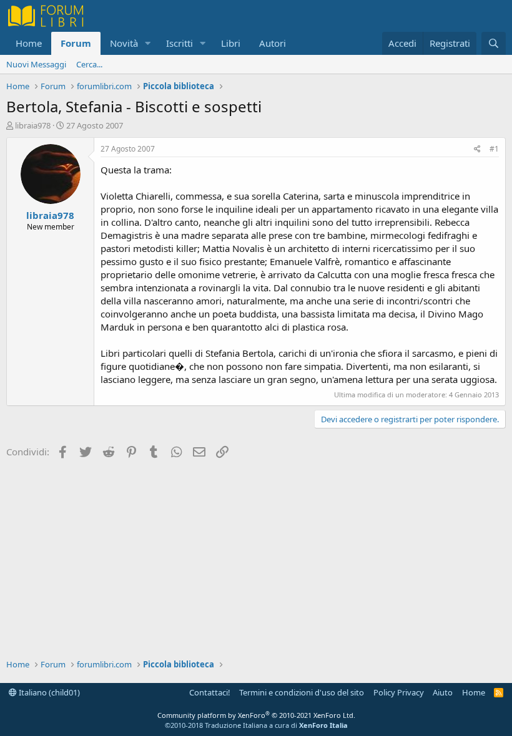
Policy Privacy (398, 692)
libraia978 (33, 125)
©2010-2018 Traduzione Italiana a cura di (256, 725)
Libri (230, 43)
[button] (148, 43)
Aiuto (443, 692)
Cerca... (89, 64)
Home (29, 43)
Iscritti (179, 43)
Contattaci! (209, 692)
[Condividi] (477, 149)
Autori (272, 43)
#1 (494, 148)
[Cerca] (493, 43)
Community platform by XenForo (256, 715)
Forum (76, 43)
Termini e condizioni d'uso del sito (301, 692)
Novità (124, 43)
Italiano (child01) (48, 692)
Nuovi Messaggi (36, 64)
